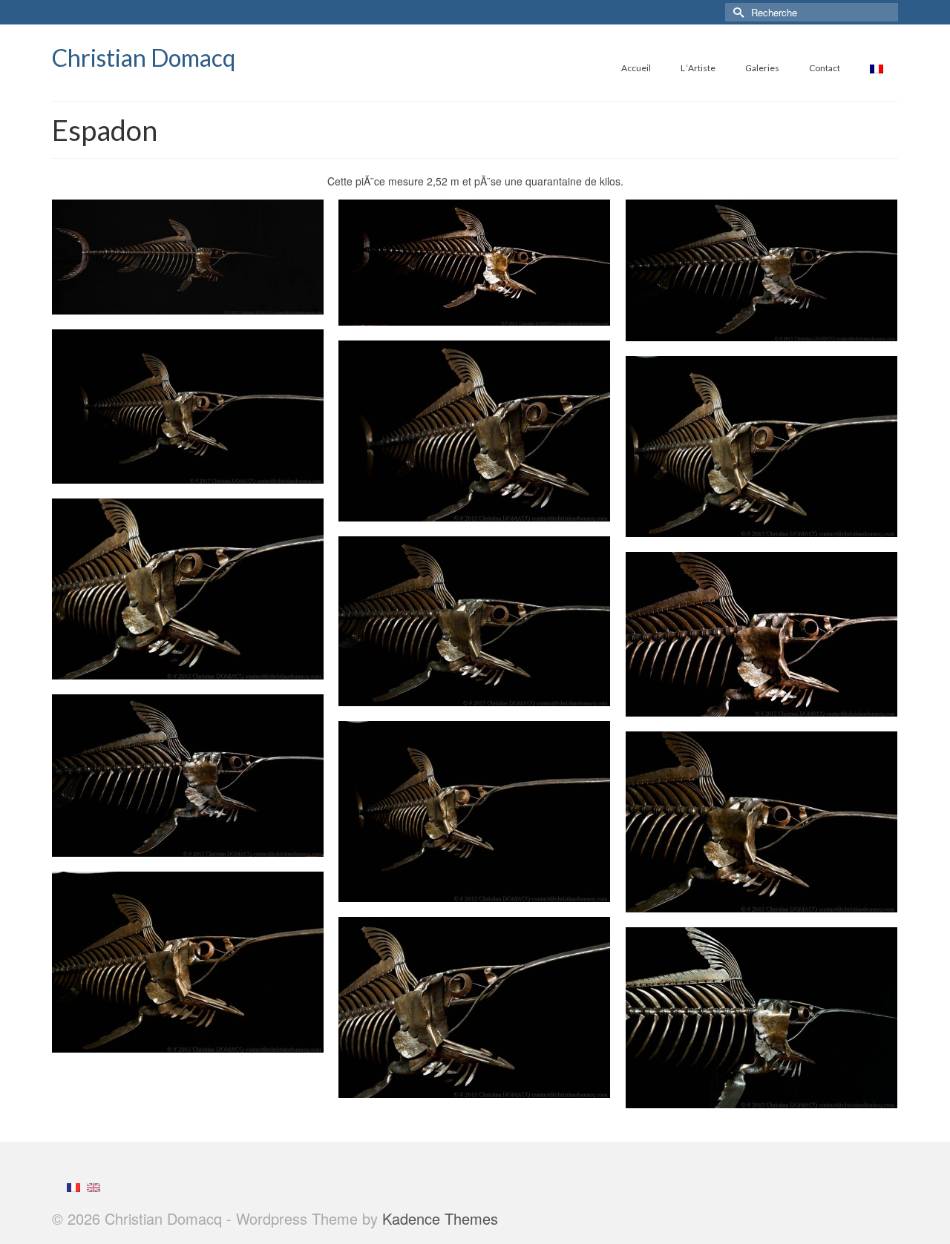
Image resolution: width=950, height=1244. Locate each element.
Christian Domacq (143, 57)
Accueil (636, 67)
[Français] (876, 68)
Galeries (762, 67)
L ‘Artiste (698, 67)
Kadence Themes (440, 1218)
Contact (824, 67)
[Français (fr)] (73, 1186)
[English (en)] (93, 1186)
